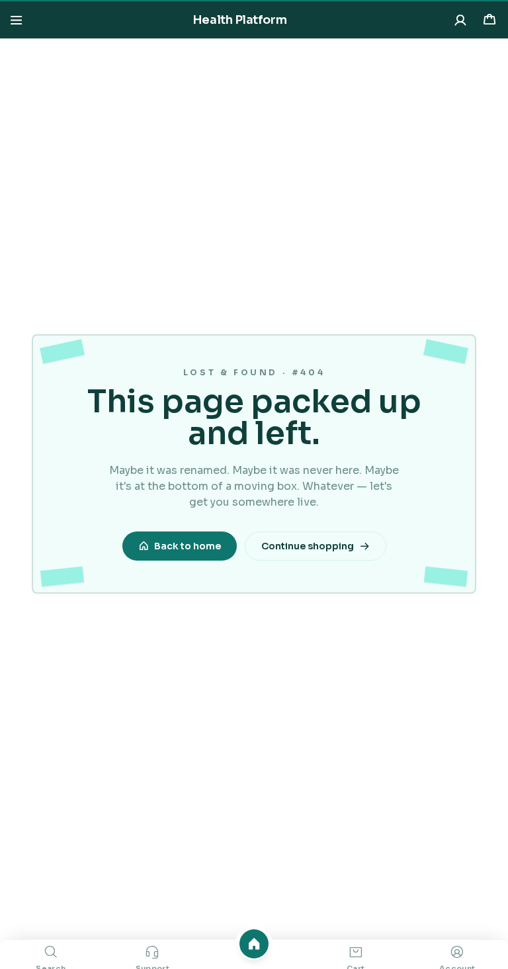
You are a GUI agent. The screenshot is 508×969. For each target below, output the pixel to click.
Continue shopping (307, 546)
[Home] (254, 943)
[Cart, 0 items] (489, 20)
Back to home (187, 546)
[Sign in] (460, 20)
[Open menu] (16, 20)
